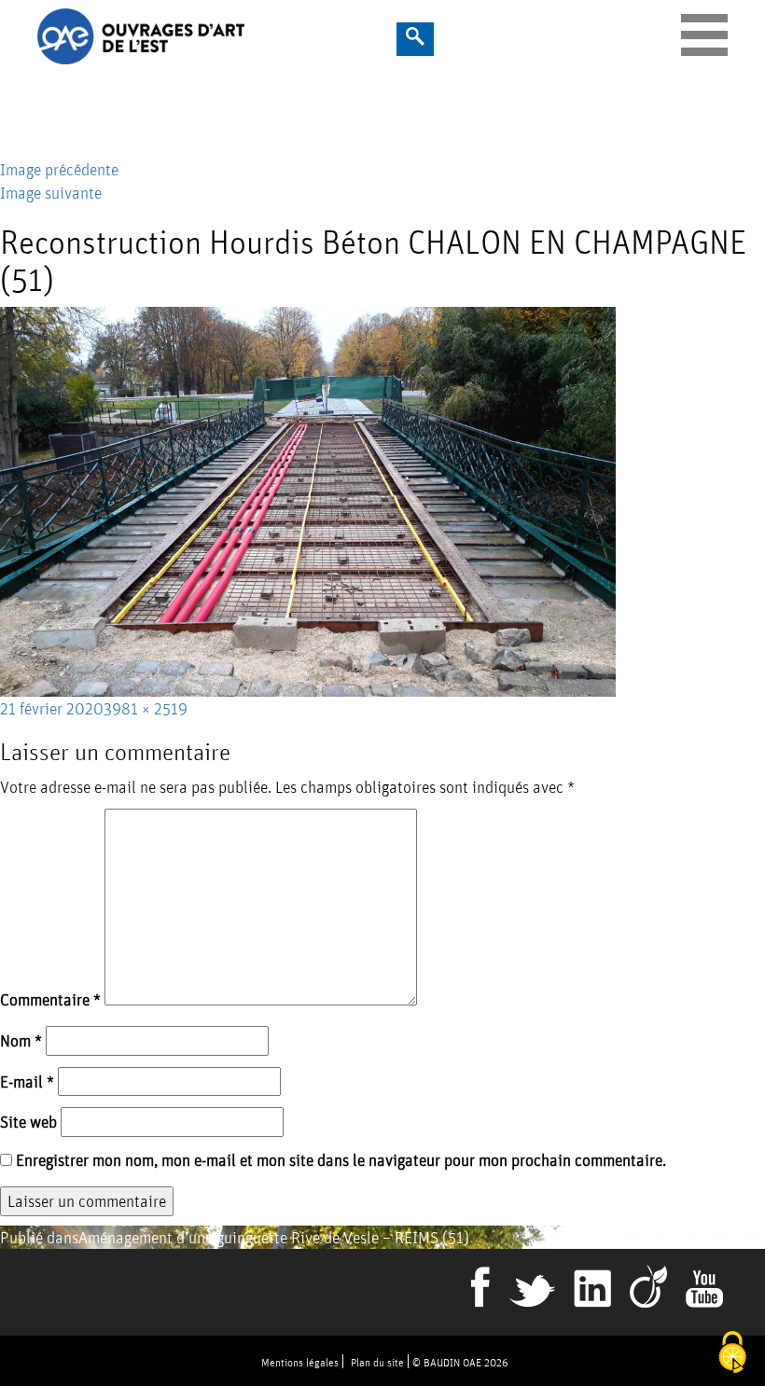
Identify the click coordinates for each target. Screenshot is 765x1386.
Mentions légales (300, 1362)
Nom (21, 1040)
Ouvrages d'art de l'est (236, 36)
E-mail (27, 1081)
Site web (28, 1121)
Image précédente (59, 169)
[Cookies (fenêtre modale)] (732, 1354)
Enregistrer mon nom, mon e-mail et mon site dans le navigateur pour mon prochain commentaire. (341, 1160)
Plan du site (377, 1362)
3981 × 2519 (146, 708)
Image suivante (51, 192)
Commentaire (50, 999)
